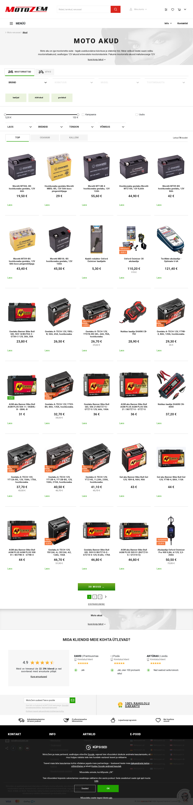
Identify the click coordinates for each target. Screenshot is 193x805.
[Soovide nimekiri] (173, 9)
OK (108, 788)
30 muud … (96, 586)
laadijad (16, 98)
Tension (74, 126)
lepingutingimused (49, 707)
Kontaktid (182, 23)
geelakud (62, 98)
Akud (25, 32)
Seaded (85, 788)
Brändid (43, 126)
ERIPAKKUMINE (96, 604)
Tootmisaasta (156, 82)
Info (167, 23)
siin (110, 798)
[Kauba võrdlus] (166, 9)
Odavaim (45, 137)
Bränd (12, 82)
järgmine (105, 597)
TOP (17, 137)
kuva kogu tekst (95, 59)
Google (91, 754)
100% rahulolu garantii (137, 705)
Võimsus (105, 126)
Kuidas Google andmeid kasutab (106, 766)
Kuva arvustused (39, 677)
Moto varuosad (14, 32)
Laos (10, 126)
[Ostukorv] (180, 9)
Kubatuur (61, 82)
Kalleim (74, 137)
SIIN (96, 781)
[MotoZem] (26, 9)
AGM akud (39, 98)
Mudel (104, 82)
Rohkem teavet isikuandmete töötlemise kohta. (45, 711)
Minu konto (139, 9)
